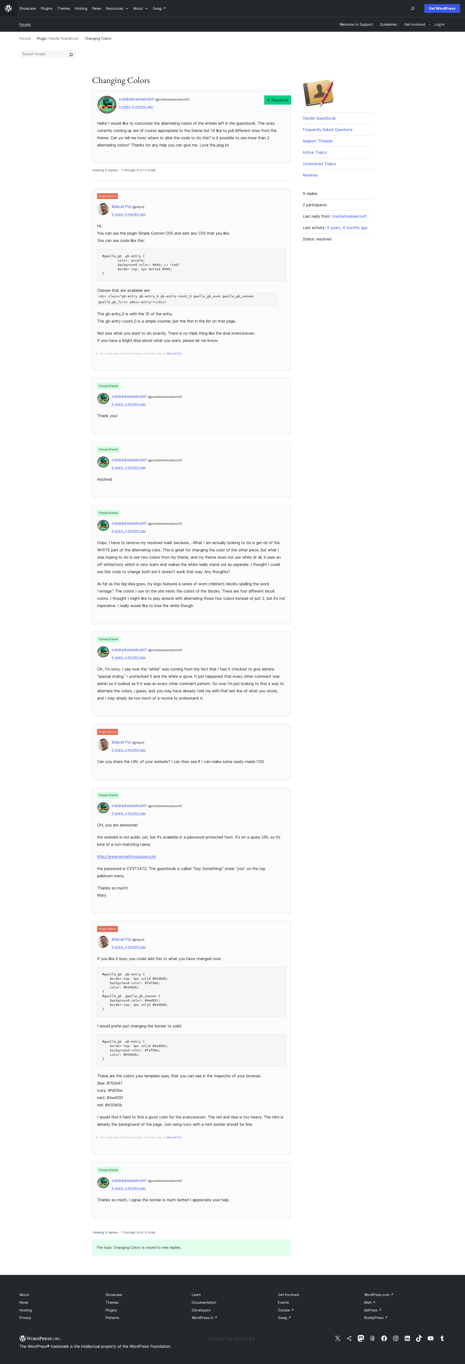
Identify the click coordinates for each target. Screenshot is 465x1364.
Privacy (25, 1318)
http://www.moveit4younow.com (126, 856)
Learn (196, 1295)
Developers (201, 1310)
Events (283, 1302)
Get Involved (288, 1295)
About (24, 1295)
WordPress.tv (204, 1318)
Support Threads (318, 141)
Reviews (310, 175)
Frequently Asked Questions (328, 129)
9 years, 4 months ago (136, 106)
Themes (112, 1302)
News (23, 1302)
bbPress (373, 1310)
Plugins (111, 1310)
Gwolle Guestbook (63, 38)
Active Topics (315, 152)
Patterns (112, 1318)
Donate (286, 1310)
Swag (284, 1318)
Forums (25, 24)
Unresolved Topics (319, 163)
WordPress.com (379, 1295)
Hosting (25, 1310)
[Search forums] (71, 54)
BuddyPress (376, 1318)
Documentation (204, 1302)
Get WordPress (442, 8)
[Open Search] (412, 8)
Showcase (114, 1295)
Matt (370, 1302)
